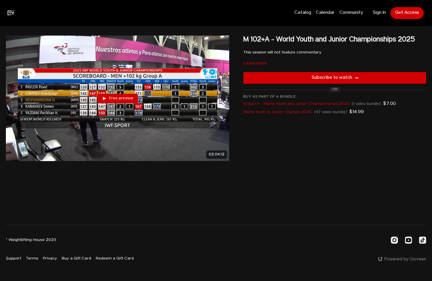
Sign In (379, 13)
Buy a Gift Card (76, 258)
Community (351, 13)
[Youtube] (408, 240)
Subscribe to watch (332, 78)
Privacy (50, 258)
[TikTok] (422, 240)
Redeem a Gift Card (115, 258)
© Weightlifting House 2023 (31, 240)
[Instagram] (394, 240)
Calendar (325, 13)
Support (13, 258)
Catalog (302, 13)
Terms (32, 258)
